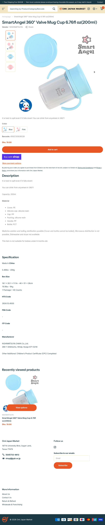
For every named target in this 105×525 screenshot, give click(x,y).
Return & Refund (9, 501)
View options (21, 407)
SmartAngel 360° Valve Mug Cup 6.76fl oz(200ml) (19, 419)
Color (4, 124)
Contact (100, 2)
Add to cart (52, 149)
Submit (53, 9)
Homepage (6, 17)
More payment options (11, 163)
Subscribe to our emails (64, 453)
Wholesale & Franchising (12, 504)
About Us (6, 494)
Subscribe (63, 465)
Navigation (3, 8)
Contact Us (6, 497)
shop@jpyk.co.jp (13, 458)
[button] (94, 72)
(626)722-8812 (12, 455)
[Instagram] (55, 447)
